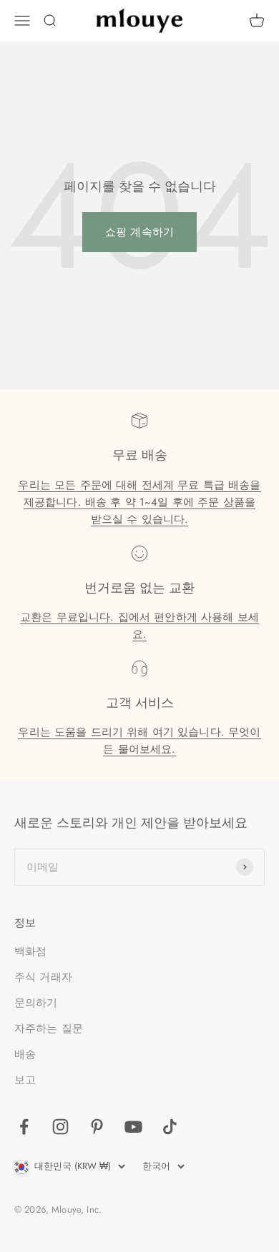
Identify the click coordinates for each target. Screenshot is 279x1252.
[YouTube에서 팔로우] (133, 1126)
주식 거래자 (43, 977)
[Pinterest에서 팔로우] (97, 1126)
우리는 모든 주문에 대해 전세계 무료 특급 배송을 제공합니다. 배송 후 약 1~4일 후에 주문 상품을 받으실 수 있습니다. (139, 502)
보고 (25, 1080)
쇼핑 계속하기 (139, 232)
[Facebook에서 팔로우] (24, 1126)
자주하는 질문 (48, 1028)
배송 (25, 1054)
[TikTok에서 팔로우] (170, 1126)
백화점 (30, 951)
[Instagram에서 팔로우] (60, 1126)
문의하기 (36, 1003)
